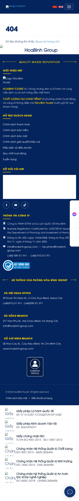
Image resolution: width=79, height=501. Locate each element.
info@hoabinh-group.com (22, 246)
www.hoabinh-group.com (18, 348)
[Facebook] (6, 205)
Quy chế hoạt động (14, 153)
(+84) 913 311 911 (40, 255)
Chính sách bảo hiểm (15, 130)
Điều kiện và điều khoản (17, 147)
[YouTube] (15, 205)
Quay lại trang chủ (47, 41)
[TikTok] (24, 205)
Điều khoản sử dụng (42, 398)
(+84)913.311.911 (12, 303)
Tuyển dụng (10, 159)
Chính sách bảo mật (15, 135)
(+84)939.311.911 (33, 303)
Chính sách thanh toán (16, 124)
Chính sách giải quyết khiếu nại (21, 141)
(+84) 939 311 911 (17, 255)
